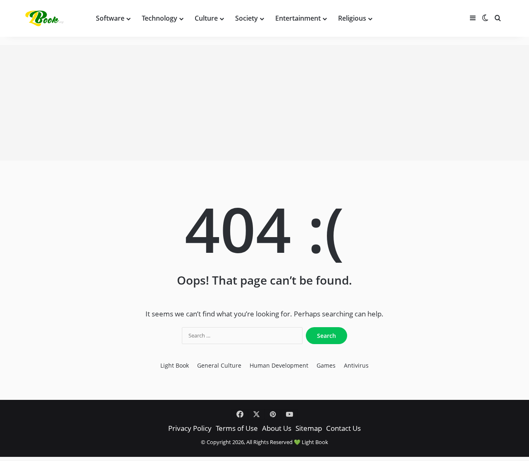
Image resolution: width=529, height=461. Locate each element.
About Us (276, 428)
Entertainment (298, 18)
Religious (352, 18)
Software (110, 18)
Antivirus (356, 365)
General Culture (219, 365)
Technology (159, 18)
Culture (206, 18)
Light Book (174, 365)
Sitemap (308, 428)
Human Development (279, 365)
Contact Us (343, 428)
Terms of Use (237, 428)
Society (246, 18)
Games (326, 365)
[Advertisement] (264, 103)
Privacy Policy (190, 428)
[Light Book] (46, 18)
